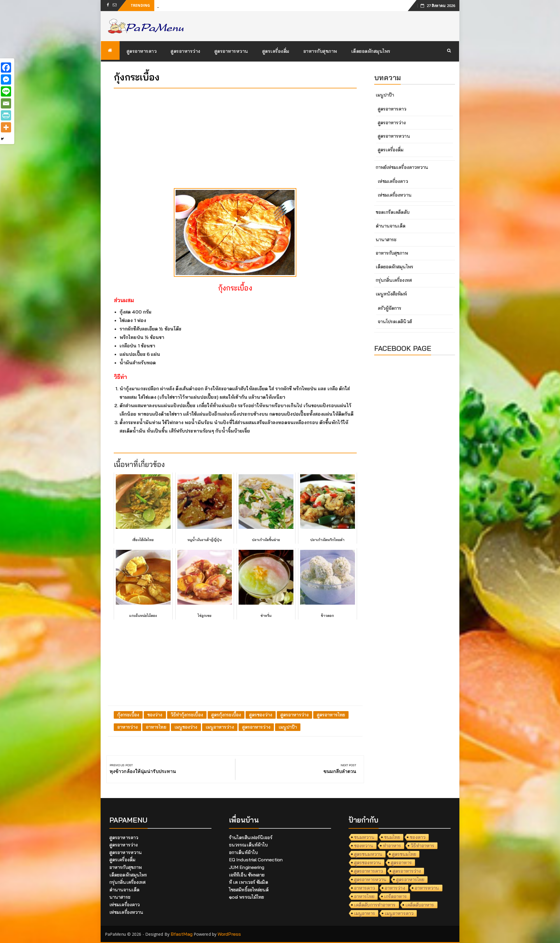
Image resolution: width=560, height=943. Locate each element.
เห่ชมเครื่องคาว (393, 181)
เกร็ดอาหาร (395, 896)
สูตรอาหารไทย (331, 715)
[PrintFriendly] (6, 115)
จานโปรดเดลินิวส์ (395, 321)
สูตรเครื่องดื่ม (275, 51)
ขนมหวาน (364, 837)
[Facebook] (6, 68)
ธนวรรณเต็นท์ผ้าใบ (248, 845)
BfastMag (181, 934)
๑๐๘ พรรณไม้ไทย (246, 897)
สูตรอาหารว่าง (185, 51)
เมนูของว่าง (185, 727)
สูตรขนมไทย (404, 854)
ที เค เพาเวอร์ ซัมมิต (248, 882)
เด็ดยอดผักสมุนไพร (371, 51)
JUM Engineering (247, 867)
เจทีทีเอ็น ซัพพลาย (247, 875)
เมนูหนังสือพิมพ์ (391, 294)
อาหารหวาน (427, 888)
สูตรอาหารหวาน (231, 51)
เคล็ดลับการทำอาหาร (375, 905)
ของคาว (418, 837)
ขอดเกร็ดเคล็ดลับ (393, 212)
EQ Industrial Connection (256, 859)
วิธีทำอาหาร (422, 845)
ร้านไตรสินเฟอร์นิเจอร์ (250, 837)
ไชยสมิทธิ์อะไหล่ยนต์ (249, 890)
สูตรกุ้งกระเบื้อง (226, 715)
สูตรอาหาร (401, 862)
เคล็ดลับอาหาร (419, 905)
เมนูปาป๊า (288, 727)
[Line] (6, 91)
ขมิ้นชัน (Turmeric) (176, 5)
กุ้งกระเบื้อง (128, 715)
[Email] (6, 103)
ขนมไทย (392, 837)
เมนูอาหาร (364, 913)
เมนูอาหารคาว (399, 913)
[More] (6, 127)
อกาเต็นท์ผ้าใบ (243, 852)
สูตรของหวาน (367, 862)
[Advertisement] (235, 133)
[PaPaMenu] (110, 50)
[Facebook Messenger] (6, 79)
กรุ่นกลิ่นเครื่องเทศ (394, 280)
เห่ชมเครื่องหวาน (395, 195)
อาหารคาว (364, 888)
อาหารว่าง (127, 727)
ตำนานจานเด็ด (391, 226)
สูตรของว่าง (260, 715)
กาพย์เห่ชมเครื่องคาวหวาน (402, 167)
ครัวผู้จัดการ (390, 308)
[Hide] (2, 139)
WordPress (229, 934)
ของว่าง (154, 715)
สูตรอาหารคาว (142, 51)
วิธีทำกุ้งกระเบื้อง (187, 715)
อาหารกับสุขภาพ (320, 51)
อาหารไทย (156, 727)
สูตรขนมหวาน (368, 854)
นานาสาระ (386, 239)
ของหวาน (363, 845)
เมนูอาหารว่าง (220, 727)
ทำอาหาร (392, 845)
